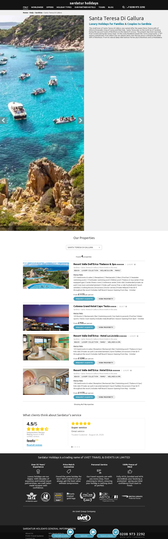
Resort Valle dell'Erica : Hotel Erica (93, 370)
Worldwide (37, 7)
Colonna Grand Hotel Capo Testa (92, 306)
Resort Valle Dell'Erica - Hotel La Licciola (96, 335)
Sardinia (38, 13)
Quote (107, 536)
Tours (102, 7)
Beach (76, 270)
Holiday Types (64, 7)
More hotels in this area (108, 267)
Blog (110, 7)
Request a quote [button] (84, 299)
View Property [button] (106, 299)
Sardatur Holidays (84, 3)
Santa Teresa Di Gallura (80, 247)
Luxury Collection (90, 270)
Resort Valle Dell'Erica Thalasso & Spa (95, 264)
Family (117, 270)
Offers (50, 7)
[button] (123, 7)
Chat (61, 536)
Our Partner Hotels (85, 7)
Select (122, 306)
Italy (25, 7)
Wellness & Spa (106, 270)
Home (25, 13)
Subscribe (84, 536)
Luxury (130, 264)
